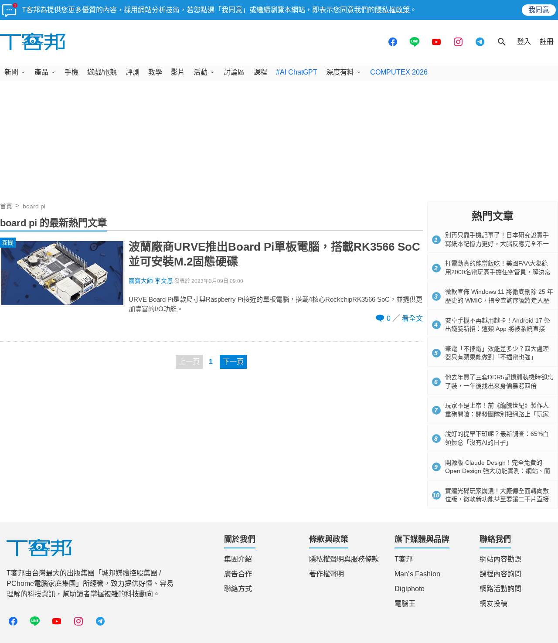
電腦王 (405, 603)
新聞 (11, 72)
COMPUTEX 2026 (399, 72)
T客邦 (404, 559)
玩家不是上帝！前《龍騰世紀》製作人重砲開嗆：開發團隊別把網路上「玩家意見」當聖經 (497, 414)
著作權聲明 (326, 574)
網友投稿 (493, 603)
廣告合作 (238, 574)
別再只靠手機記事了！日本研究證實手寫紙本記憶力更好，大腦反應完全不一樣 (497, 243)
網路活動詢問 (500, 588)
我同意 (538, 10)
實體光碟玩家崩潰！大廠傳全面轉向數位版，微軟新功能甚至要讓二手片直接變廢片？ (497, 499)
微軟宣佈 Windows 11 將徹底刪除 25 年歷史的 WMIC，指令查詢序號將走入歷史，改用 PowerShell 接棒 (499, 300)
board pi (34, 206)
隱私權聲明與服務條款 (344, 559)
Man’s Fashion (417, 574)
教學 (155, 72)
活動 (201, 72)
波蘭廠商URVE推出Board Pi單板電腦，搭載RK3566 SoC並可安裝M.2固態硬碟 (274, 254)
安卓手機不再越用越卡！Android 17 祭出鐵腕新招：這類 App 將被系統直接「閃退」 (497, 329)
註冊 (547, 41)
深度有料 (340, 72)
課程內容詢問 (500, 574)
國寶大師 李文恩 (151, 281)
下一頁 (233, 361)
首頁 (6, 206)
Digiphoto (410, 588)
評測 (133, 72)
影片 (178, 72)
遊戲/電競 (102, 72)
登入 (524, 41)
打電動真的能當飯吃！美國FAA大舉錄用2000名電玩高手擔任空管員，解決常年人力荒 (498, 272)
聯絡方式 (238, 588)
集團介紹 (238, 559)
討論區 (234, 72)
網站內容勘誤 (500, 559)
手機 (71, 72)
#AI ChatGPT (296, 72)
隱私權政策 (392, 10)
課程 (260, 72)
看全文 (412, 318)
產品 (41, 72)
